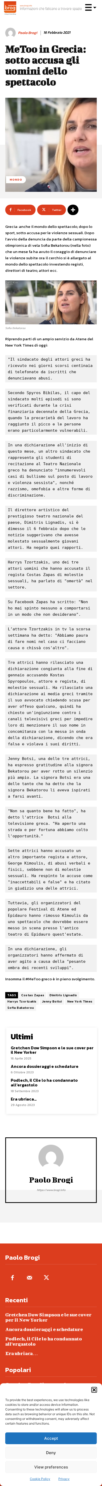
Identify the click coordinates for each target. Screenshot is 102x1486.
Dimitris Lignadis (63, 995)
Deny (51, 1452)
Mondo (16, 179)
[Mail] (29, 1278)
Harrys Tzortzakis (22, 1001)
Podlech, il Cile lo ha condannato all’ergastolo (44, 1082)
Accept (51, 1438)
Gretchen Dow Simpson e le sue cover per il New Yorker (52, 1050)
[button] (94, 1389)
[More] (72, 210)
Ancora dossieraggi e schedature (44, 1066)
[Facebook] (12, 1278)
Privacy (64, 1479)
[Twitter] (46, 1278)
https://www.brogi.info (51, 1190)
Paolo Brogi (27, 33)
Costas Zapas (32, 995)
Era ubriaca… (24, 1099)
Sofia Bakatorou (20, 1007)
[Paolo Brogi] (11, 33)
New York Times (80, 1001)
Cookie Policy (40, 1479)
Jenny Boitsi (52, 1001)
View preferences (51, 1467)
